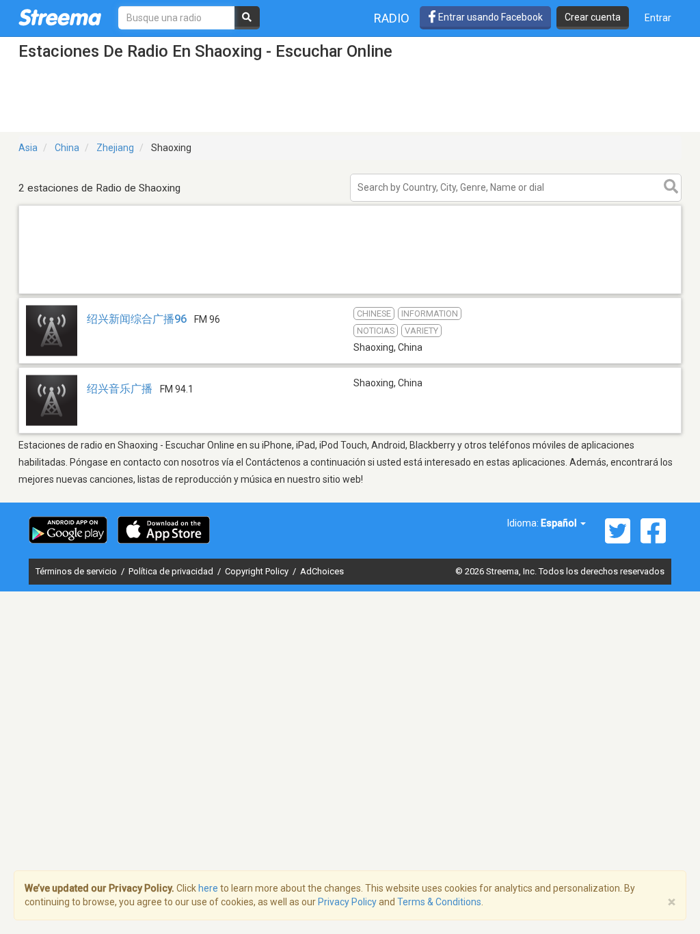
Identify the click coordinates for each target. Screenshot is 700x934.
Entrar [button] (658, 17)
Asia (28, 147)
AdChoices (322, 571)
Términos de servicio (77, 571)
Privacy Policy (347, 901)
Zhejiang (115, 147)
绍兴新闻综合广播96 (137, 318)
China (67, 147)
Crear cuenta (593, 17)
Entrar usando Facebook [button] (489, 17)
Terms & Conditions (439, 901)
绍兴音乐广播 (121, 388)
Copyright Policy (258, 571)
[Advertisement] (350, 293)
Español (560, 523)
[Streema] (59, 17)
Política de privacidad (172, 571)
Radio (391, 18)
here (208, 888)
